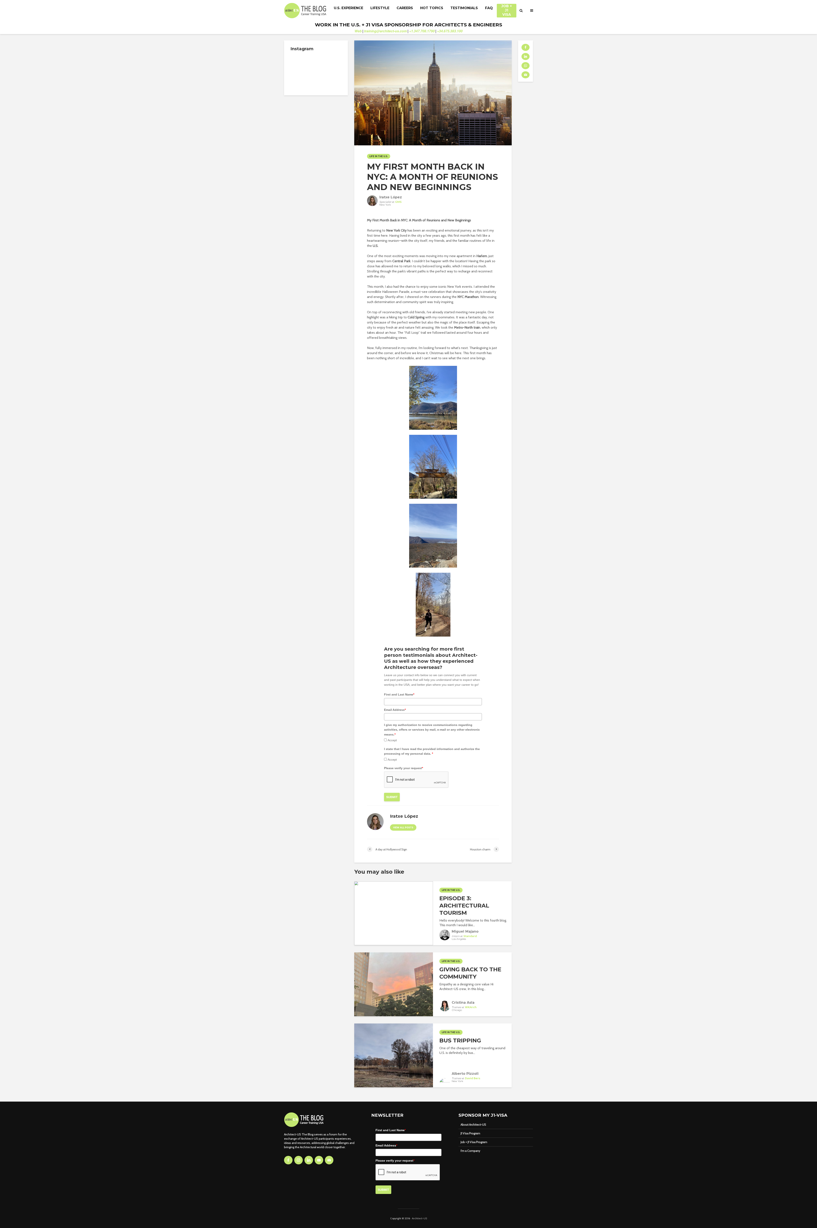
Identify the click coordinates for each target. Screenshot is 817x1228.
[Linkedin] (308, 1160)
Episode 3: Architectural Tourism (464, 905)
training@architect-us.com (385, 31)
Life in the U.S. (378, 156)
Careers (405, 8)
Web (358, 31)
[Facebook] (288, 1160)
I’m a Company (470, 1151)
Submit (392, 797)
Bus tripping (460, 1040)
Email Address (395, 709)
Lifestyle (379, 8)
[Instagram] (298, 1160)
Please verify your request (403, 768)
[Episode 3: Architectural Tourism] (393, 913)
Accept (392, 740)
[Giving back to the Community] (393, 984)
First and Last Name (399, 694)
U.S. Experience (348, 8)
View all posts (403, 827)
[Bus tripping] (393, 1055)
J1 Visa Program (470, 1133)
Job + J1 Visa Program (474, 1142)
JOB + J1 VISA (506, 8)
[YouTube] (319, 1160)
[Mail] (329, 1160)
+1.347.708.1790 (422, 31)
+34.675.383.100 (450, 31)
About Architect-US (473, 1124)
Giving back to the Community (470, 973)
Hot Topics (431, 8)
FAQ (489, 8)
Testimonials (464, 8)
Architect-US (419, 1218)
